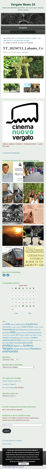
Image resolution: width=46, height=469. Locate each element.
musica (34, 337)
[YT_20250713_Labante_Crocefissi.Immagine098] (23, 67)
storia (21, 346)
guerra (39, 332)
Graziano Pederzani (22, 333)
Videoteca (35, 348)
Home (13, 38)
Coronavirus (8, 329)
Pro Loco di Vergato (8, 387)
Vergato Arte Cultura (21, 348)
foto (13, 332)
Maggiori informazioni (29, 461)
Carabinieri (32, 324)
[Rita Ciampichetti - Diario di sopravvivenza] (12, 236)
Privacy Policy (6, 444)
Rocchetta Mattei (20, 343)
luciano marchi (24, 335)
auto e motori (15, 324)
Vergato (7, 348)
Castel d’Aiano (27, 326)
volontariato (10, 351)
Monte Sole (20, 338)
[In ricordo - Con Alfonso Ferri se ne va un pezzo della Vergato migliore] (12, 172)
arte (7, 324)
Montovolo (27, 338)
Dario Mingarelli (20, 329)
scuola (30, 342)
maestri (5, 337)
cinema (41, 327)
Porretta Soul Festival (27, 340)
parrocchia (16, 339)
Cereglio (36, 327)
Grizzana (32, 332)
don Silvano (30, 330)
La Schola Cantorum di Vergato (12, 440)
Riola (11, 342)
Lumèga (39, 335)
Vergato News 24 (23, 4)
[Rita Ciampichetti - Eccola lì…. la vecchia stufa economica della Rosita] (12, 193)
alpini (3, 324)
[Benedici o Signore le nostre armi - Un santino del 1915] (33, 214)
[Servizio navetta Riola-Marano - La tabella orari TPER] (12, 257)
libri (17, 335)
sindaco (7, 345)
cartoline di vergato (16, 327)
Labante (13, 335)
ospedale (6, 340)
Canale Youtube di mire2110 (11, 381)
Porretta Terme (38, 340)
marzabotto (13, 338)
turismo (28, 345)
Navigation (23, 28)
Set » (30, 313)
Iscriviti (6, 431)
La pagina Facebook (11, 153)
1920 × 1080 (21, 52)
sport (16, 345)
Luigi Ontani (33, 335)
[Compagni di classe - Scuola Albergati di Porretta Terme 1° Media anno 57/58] (12, 214)
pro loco (5, 342)
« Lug (16, 313)
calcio (23, 324)
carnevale (6, 326)
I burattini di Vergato (8, 384)
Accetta (23, 464)
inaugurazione (6, 335)
